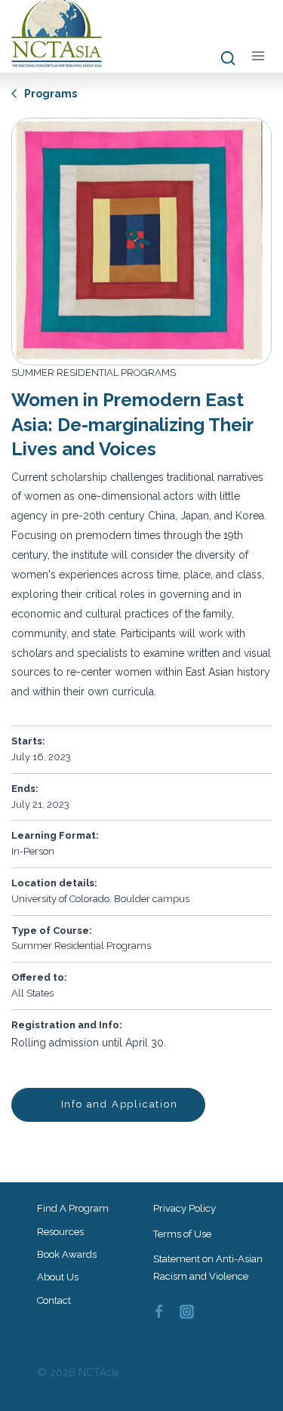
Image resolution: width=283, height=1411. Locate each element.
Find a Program (73, 1208)
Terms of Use (182, 1234)
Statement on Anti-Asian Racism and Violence (208, 1267)
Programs (49, 94)
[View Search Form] (220, 59)
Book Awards (67, 1254)
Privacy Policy (184, 1208)
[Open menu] (258, 55)
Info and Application (117, 1104)
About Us (57, 1277)
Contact (54, 1300)
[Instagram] (186, 1312)
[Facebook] (159, 1312)
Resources (60, 1231)
